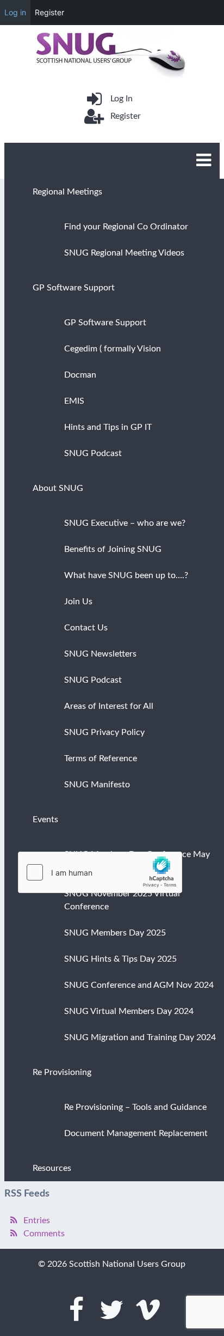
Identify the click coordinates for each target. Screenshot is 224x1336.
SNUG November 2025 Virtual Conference (122, 900)
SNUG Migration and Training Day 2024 (140, 1037)
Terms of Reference (100, 758)
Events (45, 819)
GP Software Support (74, 287)
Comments (44, 1233)
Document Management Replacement (136, 1133)
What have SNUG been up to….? (126, 575)
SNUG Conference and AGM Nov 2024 (139, 985)
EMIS (74, 401)
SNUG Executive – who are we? (124, 523)
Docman (80, 375)
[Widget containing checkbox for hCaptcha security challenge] (100, 872)
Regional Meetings (67, 191)
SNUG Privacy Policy (104, 732)
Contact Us (86, 627)
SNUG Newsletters (100, 653)
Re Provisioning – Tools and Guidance (135, 1107)
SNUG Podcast (93, 453)
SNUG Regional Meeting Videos (124, 252)
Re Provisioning (62, 1072)
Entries (36, 1220)
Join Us (78, 601)
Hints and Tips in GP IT (108, 427)
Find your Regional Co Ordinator (126, 226)
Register (125, 116)
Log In (121, 98)
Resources (52, 1168)
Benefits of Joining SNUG (112, 549)
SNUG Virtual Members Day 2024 (129, 1011)
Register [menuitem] (49, 12)
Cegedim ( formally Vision (112, 348)
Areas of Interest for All (108, 706)
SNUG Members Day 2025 (115, 932)
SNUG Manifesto (97, 784)
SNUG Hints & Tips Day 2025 (120, 959)
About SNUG (58, 488)
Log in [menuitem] (15, 12)
